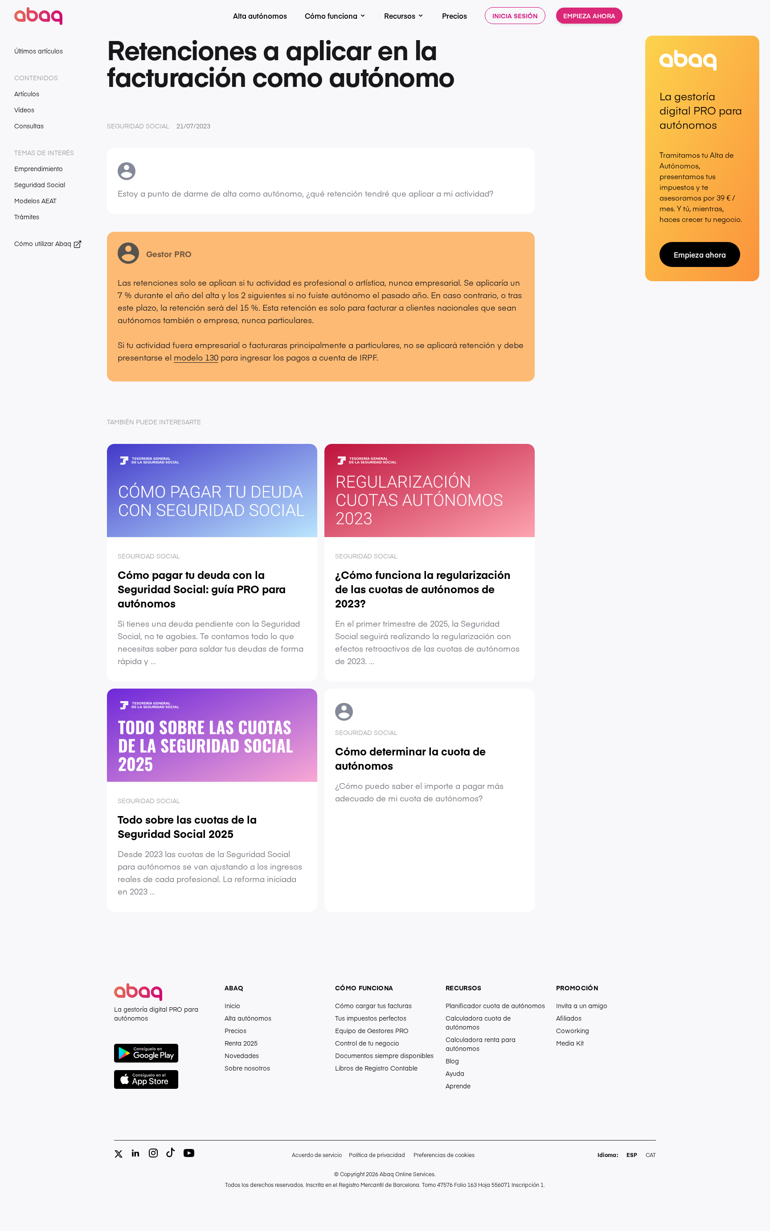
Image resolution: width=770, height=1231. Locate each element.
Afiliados (569, 1018)
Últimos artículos (38, 50)
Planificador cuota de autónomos (495, 1005)
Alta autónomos (260, 16)
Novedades (242, 1055)
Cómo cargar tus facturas (373, 1005)
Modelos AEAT (35, 200)
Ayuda (455, 1073)
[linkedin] (135, 1153)
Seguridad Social (39, 184)
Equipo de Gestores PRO (372, 1030)
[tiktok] (171, 1153)
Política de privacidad (377, 1154)
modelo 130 (196, 357)
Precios (454, 16)
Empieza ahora (589, 15)
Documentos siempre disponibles (384, 1055)
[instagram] (153, 1153)
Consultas (29, 125)
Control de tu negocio (367, 1042)
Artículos (26, 93)
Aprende (458, 1085)
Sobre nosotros (247, 1067)
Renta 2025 (241, 1042)
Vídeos (24, 109)
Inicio (232, 1005)
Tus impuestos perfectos (370, 1018)
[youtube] (189, 1153)
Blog (452, 1060)
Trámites (26, 216)
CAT (651, 1154)
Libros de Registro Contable (376, 1067)
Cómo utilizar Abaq (43, 243)
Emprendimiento (38, 168)
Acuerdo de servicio (317, 1154)
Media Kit (570, 1042)
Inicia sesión (515, 15)
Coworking (572, 1030)
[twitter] (118, 1153)
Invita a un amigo (581, 1005)
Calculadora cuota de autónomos (478, 1022)
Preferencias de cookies (444, 1154)
